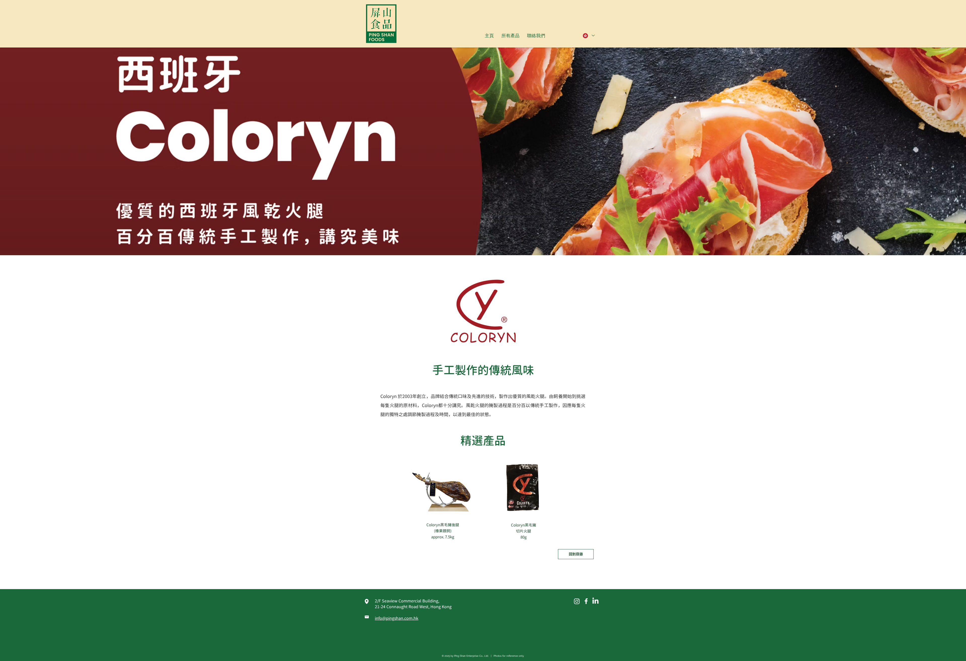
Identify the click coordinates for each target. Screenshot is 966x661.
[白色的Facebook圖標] (586, 601)
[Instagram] (577, 601)
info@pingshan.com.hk (396, 618)
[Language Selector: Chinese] (588, 35)
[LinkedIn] (595, 601)
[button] (510, 35)
